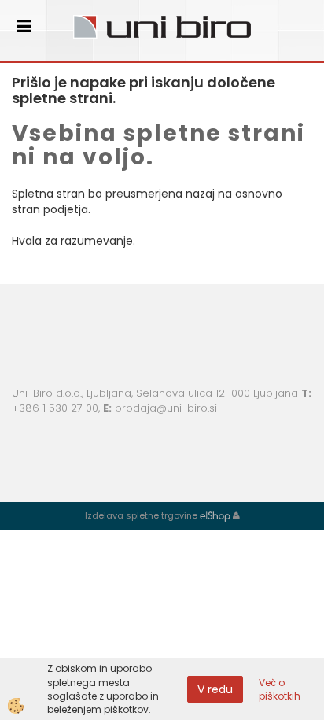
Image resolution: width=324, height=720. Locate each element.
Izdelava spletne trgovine (141, 515)
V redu (215, 689)
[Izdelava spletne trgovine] (215, 515)
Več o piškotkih (279, 689)
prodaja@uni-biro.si (166, 408)
